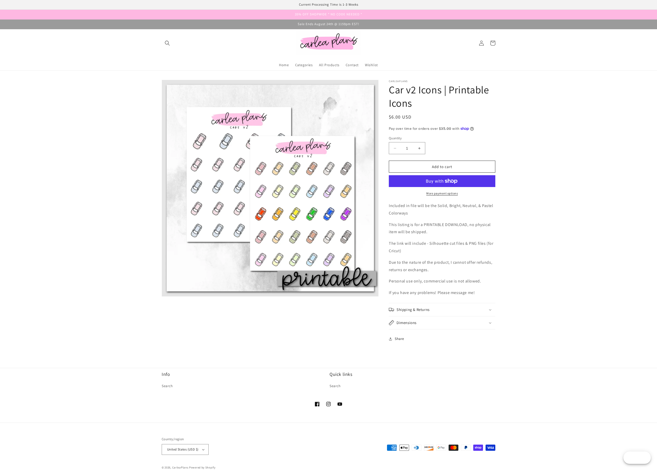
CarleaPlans (180, 467)
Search (167, 386)
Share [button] (399, 338)
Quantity (395, 138)
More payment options (442, 193)
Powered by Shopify (202, 467)
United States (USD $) (182, 449)
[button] (167, 43)
